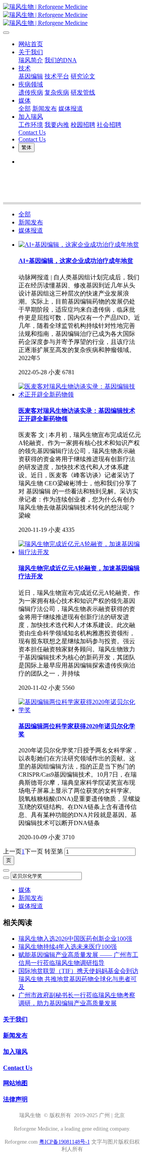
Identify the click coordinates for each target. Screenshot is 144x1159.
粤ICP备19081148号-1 (64, 1142)
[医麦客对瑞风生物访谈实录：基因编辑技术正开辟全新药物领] (79, 394)
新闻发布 (30, 222)
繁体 (26, 147)
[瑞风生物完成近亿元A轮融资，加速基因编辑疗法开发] (79, 552)
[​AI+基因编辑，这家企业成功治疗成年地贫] (78, 244)
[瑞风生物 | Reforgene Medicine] (72, 15)
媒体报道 (30, 230)
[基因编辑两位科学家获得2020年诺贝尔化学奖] (79, 710)
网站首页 (30, 44)
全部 (24, 108)
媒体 (24, 890)
